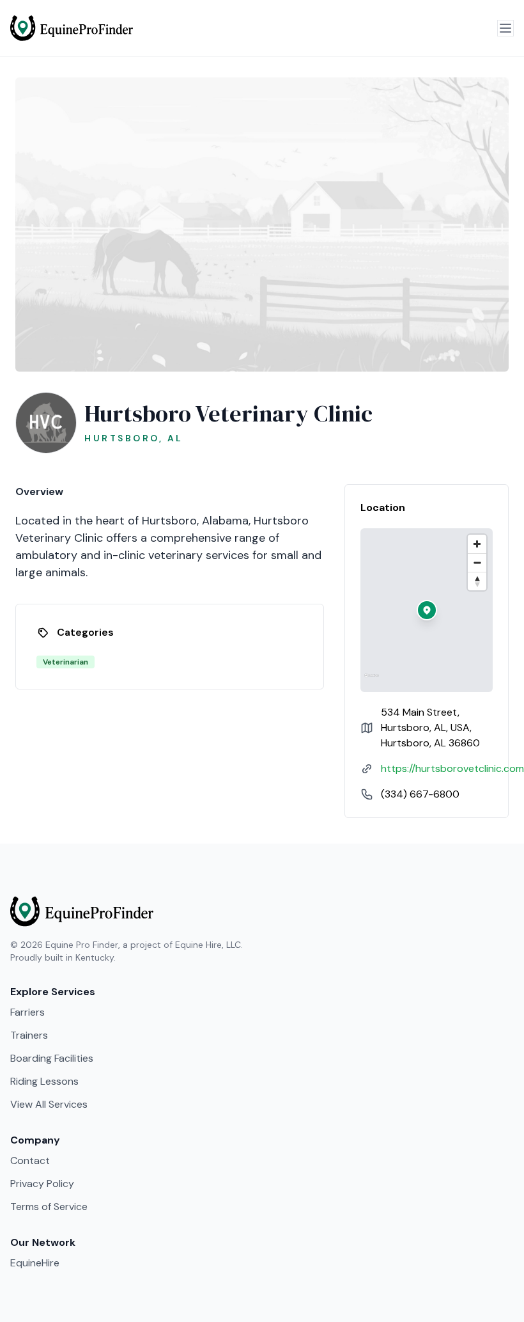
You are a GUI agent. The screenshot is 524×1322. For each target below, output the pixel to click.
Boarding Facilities (51, 1058)
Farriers (27, 1012)
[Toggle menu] (505, 28)
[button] (427, 610)
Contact (30, 1160)
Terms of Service (49, 1206)
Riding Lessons (44, 1081)
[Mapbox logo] (371, 680)
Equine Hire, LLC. (209, 944)
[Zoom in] (477, 544)
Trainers (29, 1035)
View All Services (49, 1104)
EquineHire (34, 1263)
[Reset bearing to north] (477, 581)
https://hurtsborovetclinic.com (452, 768)
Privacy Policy (42, 1183)
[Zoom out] (477, 562)
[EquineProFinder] (71, 28)
